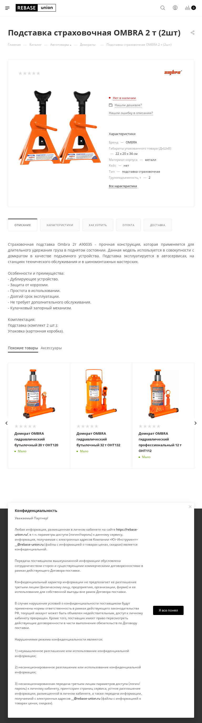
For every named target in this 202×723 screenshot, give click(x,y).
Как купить (98, 225)
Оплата (128, 225)
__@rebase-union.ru (29, 544)
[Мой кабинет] (175, 8)
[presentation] (6, 423)
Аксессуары (51, 347)
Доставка (157, 225)
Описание (22, 225)
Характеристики (60, 225)
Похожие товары (23, 347)
